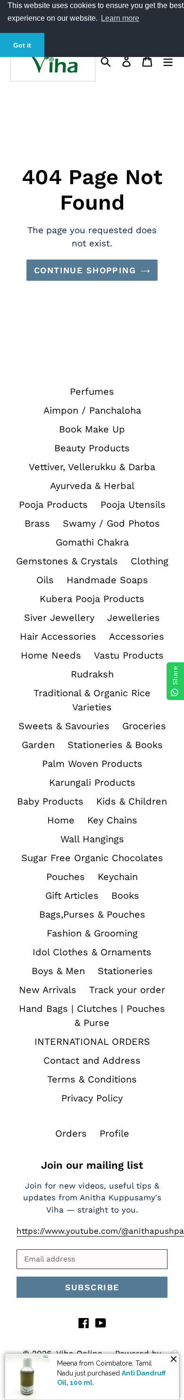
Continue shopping (85, 270)
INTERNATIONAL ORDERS (92, 1041)
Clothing (149, 561)
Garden (38, 744)
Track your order (127, 989)
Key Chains (112, 820)
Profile (114, 1133)
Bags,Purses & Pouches (92, 914)
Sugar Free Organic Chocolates (92, 857)
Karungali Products (92, 782)
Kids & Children (131, 801)
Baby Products (50, 801)
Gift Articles (72, 895)
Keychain (118, 876)
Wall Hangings (92, 839)
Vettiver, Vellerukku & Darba (92, 466)
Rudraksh (92, 674)
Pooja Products (53, 504)
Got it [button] (22, 45)
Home (61, 820)
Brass (37, 523)
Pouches (65, 876)
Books (125, 895)
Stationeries (125, 971)
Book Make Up (92, 429)
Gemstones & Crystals (67, 561)
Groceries (144, 726)
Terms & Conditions (92, 1079)
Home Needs (51, 655)
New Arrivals (47, 989)
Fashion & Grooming (92, 933)
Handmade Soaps (107, 580)
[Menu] (168, 60)
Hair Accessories (58, 636)
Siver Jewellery (59, 617)
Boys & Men (58, 971)
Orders (71, 1133)
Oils (45, 580)
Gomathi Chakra (92, 542)
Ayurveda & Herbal (92, 485)
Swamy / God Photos (111, 523)
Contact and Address (92, 1060)
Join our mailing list (92, 1165)
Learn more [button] (120, 18)
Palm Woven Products (92, 763)
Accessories (136, 636)
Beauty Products (92, 448)
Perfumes (92, 391)
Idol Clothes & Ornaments (92, 952)
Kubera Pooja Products (92, 598)
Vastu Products (129, 655)
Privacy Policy (92, 1098)
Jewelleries (133, 617)
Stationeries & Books (115, 744)
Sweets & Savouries (63, 726)
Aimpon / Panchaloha (92, 410)
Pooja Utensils (133, 504)
